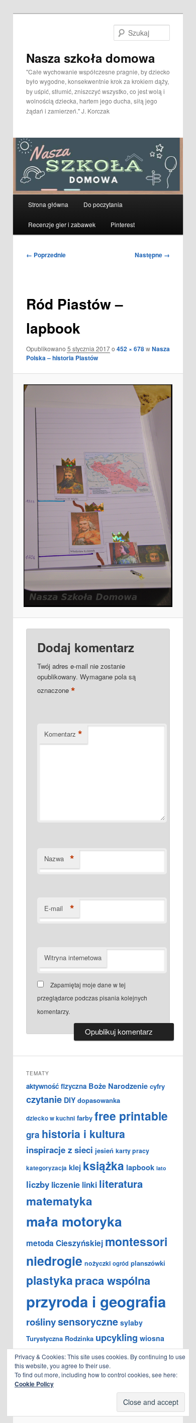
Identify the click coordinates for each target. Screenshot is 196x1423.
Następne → (152, 254)
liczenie (65, 1184)
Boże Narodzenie (118, 1086)
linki (89, 1184)
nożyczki (97, 1263)
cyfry (157, 1086)
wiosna (152, 1338)
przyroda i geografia (96, 1301)
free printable (131, 1115)
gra (33, 1135)
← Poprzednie (46, 254)
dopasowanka (98, 1100)
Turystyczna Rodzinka (59, 1338)
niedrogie (54, 1261)
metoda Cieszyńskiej (64, 1243)
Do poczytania (103, 204)
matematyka (59, 1201)
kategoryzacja (46, 1168)
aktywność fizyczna (56, 1086)
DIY (69, 1100)
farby (84, 1118)
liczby (37, 1184)
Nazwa (59, 859)
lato (161, 1168)
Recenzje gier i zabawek (61, 224)
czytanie (44, 1099)
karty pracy (132, 1150)
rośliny (41, 1322)
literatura (121, 1183)
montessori (136, 1241)
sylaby (131, 1322)
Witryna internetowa (73, 957)
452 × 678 (130, 348)
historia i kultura (83, 1134)
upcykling (116, 1337)
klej (75, 1167)
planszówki (148, 1263)
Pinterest (123, 224)
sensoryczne (88, 1321)
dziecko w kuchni (50, 1118)
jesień (104, 1150)
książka (103, 1165)
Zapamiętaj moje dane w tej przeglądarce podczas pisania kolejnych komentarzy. (92, 997)
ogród (121, 1263)
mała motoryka (74, 1221)
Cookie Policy (34, 1383)
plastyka (49, 1280)
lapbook (140, 1167)
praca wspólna (112, 1280)
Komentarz (63, 734)
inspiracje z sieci (59, 1150)
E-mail (59, 908)
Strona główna (48, 204)
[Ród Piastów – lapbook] (98, 495)
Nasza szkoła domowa (90, 57)
